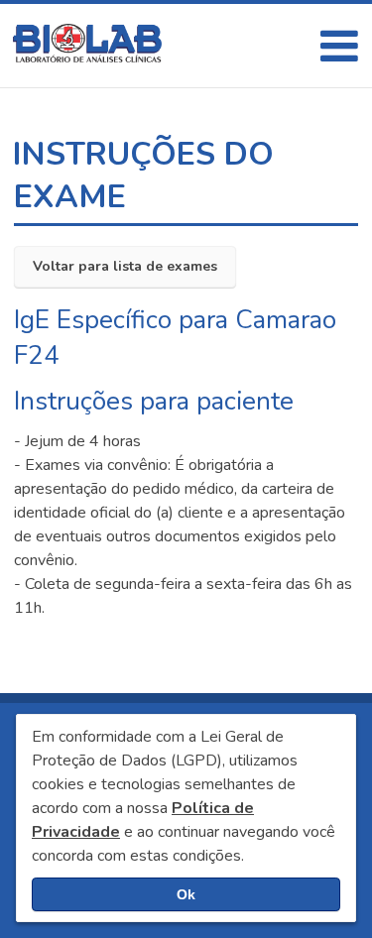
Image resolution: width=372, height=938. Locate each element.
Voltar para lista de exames (125, 266)
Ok (186, 894)
